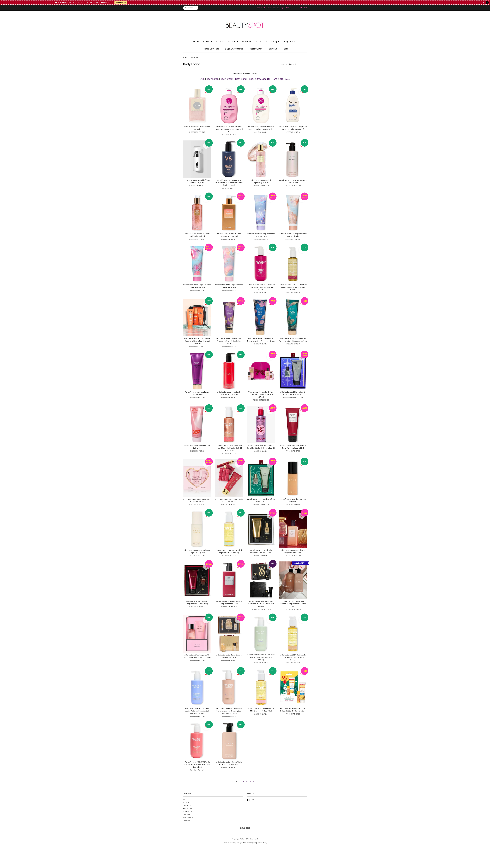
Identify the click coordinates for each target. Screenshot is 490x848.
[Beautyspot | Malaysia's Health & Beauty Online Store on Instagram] (253, 800)
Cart (305, 8)
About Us (186, 802)
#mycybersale (188, 817)
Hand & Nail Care (281, 79)
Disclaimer (187, 814)
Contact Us (187, 806)
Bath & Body (272, 41)
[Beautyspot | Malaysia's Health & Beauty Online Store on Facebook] (248, 800)
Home (196, 41)
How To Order (188, 808)
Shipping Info (187, 811)
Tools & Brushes (211, 49)
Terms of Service (229, 843)
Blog (286, 49)
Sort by (284, 64)
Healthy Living (256, 49)
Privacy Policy (241, 843)
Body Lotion (212, 79)
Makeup (246, 41)
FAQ (184, 800)
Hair (258, 41)
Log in (259, 8)
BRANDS (273, 49)
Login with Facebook (288, 8)
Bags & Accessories (234, 49)
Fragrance (288, 41)
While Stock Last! (285, 2)
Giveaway (186, 820)
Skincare (232, 41)
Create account (273, 8)
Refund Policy (262, 843)
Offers (219, 41)
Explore (207, 41)
